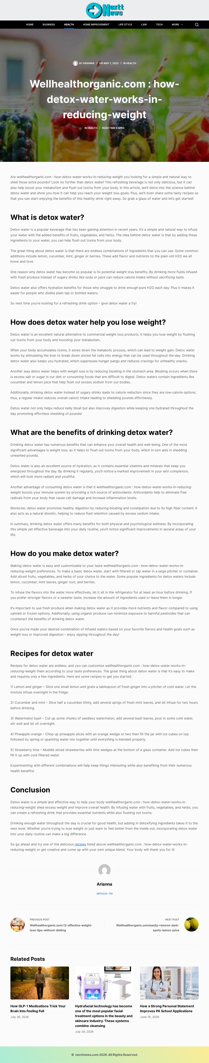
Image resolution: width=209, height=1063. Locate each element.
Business (49, 24)
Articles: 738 (105, 893)
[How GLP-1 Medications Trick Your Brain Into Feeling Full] (39, 983)
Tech (159, 24)
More (175, 24)
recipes (80, 844)
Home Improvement (96, 24)
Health (69, 24)
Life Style (125, 24)
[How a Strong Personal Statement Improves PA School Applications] (169, 983)
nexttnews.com (87, 1055)
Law (144, 24)
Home (29, 24)
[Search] (197, 24)
